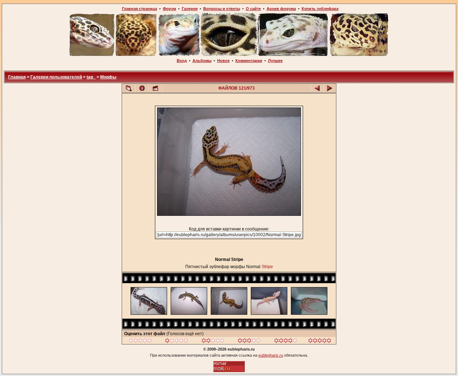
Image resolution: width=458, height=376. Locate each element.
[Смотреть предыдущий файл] (317, 88)
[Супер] (319, 341)
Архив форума (281, 8)
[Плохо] (176, 341)
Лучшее (275, 60)
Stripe (267, 266)
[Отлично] (285, 341)
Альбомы (202, 60)
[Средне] (213, 341)
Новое (223, 60)
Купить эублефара (320, 8)
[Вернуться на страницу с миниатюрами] (128, 88)
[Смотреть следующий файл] (329, 88)
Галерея (190, 8)
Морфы (108, 77)
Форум (169, 8)
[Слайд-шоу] (155, 88)
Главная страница (139, 8)
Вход (182, 60)
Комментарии (248, 60)
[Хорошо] (249, 341)
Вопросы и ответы (221, 8)
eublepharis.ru (270, 355)
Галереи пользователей (56, 77)
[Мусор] (140, 341)
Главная (17, 77)
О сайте (253, 8)
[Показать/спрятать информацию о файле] (142, 88)
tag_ (91, 77)
